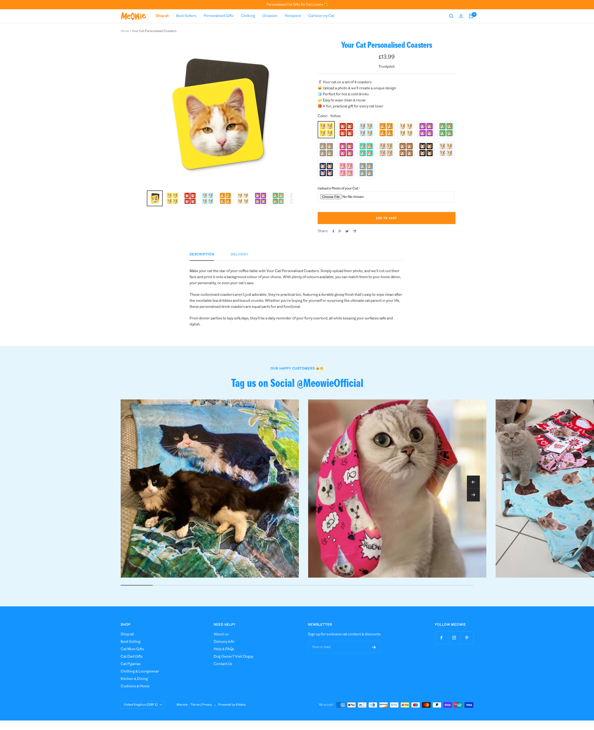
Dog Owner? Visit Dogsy (233, 656)
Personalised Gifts (218, 16)
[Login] (461, 16)
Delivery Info (224, 641)
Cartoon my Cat (321, 16)
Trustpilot (386, 66)
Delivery (240, 254)
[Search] (451, 16)
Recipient (293, 16)
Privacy (207, 704)
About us (221, 634)
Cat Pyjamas (131, 664)
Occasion (270, 16)
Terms (195, 704)
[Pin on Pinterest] (340, 231)
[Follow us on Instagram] (454, 637)
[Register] (374, 647)
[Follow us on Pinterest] (467, 637)
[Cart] (471, 16)
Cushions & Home (135, 686)
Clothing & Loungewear (140, 671)
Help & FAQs (224, 649)
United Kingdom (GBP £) (141, 704)
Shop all (127, 634)
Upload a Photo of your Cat (338, 188)
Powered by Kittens (231, 704)
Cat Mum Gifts (132, 649)
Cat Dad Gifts (131, 656)
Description (202, 254)
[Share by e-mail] (354, 231)
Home (125, 31)
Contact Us (223, 664)
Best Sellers (186, 16)
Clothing (248, 16)
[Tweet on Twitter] (347, 231)
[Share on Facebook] (333, 231)
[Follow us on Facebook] (441, 637)
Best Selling (130, 641)
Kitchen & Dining (134, 679)
